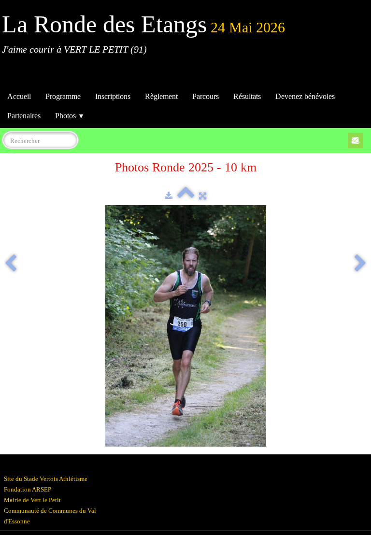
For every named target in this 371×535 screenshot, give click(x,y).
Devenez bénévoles (305, 96)
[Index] (185, 195)
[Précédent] (10, 264)
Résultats (247, 96)
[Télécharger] (168, 195)
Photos (70, 116)
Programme (63, 96)
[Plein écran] (202, 195)
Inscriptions (112, 96)
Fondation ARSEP (27, 489)
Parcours (205, 96)
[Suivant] (360, 264)
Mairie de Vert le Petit (32, 500)
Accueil (19, 96)
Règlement (161, 96)
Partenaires (24, 116)
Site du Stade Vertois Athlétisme (45, 478)
